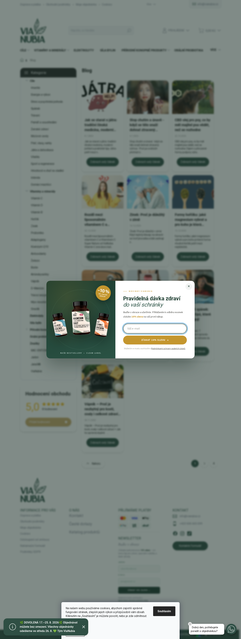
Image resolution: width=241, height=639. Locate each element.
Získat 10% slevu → (155, 340)
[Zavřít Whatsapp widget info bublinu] (190, 624)
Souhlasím (164, 611)
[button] (231, 629)
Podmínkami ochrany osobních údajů (168, 348)
